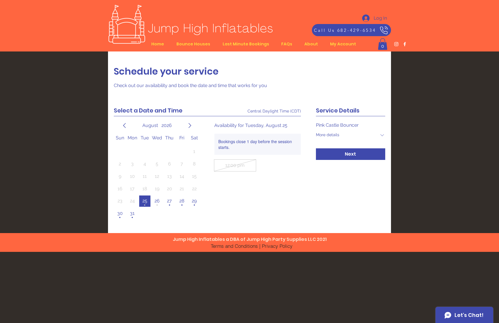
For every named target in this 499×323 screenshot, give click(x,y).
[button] (383, 44)
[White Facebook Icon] (404, 44)
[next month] (189, 125)
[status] (274, 111)
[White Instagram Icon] (396, 44)
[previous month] (124, 125)
